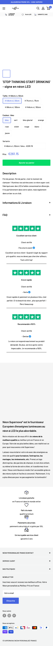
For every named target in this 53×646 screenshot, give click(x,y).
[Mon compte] (43, 8)
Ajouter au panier (26, 162)
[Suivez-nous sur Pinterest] (14, 615)
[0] (48, 8)
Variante (6, 141)
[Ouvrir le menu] (4, 8)
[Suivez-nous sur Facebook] (4, 615)
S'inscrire (10, 600)
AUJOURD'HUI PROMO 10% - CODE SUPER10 (26, 2)
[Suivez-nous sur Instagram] (9, 615)
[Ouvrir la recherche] (38, 8)
